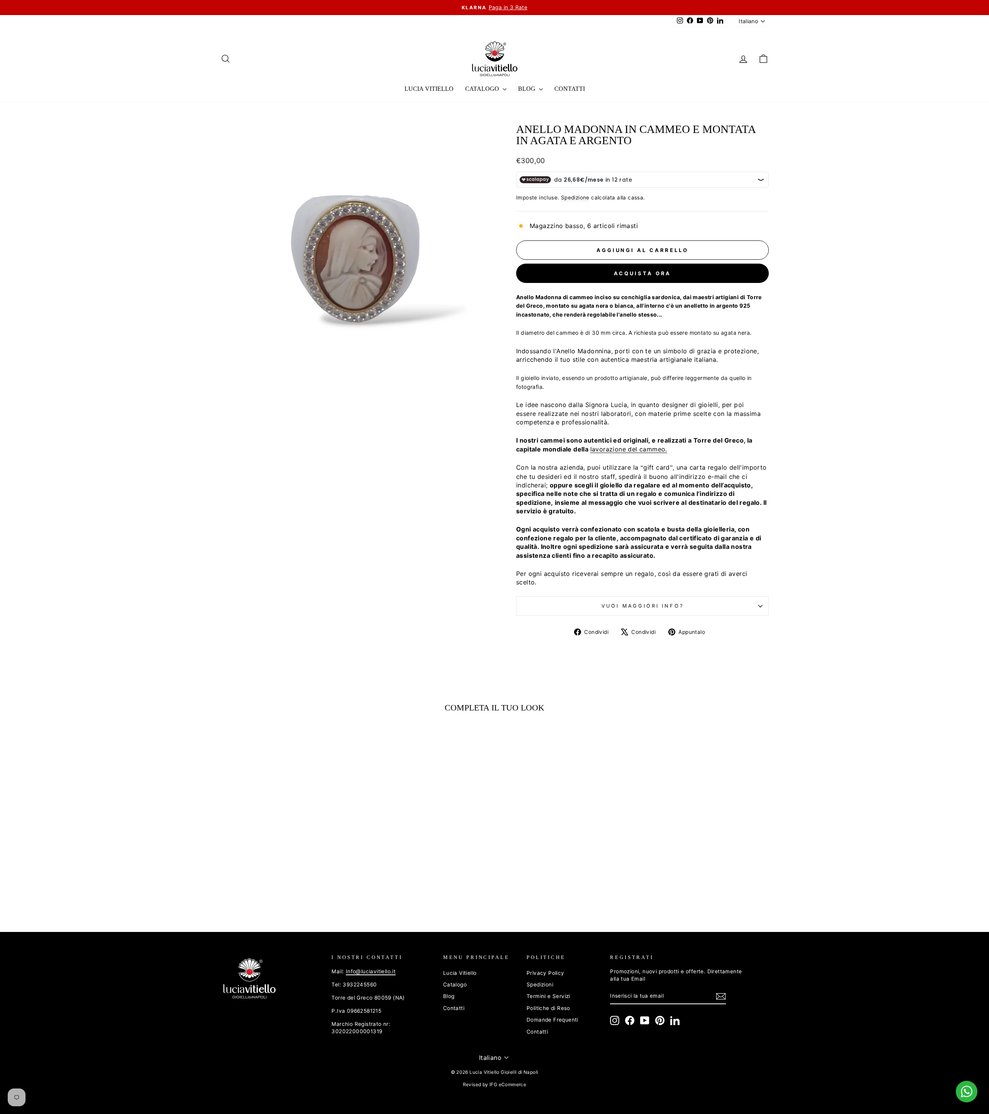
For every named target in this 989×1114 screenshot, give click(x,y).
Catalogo (483, 88)
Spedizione (575, 197)
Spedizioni (540, 984)
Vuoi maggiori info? (643, 606)
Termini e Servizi (548, 996)
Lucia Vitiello (429, 88)
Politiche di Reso (548, 1008)
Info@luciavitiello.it (371, 971)
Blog (527, 88)
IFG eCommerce (507, 1084)
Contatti (569, 88)
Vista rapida (285, 853)
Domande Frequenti (552, 1020)
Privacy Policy (545, 973)
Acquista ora (642, 273)
